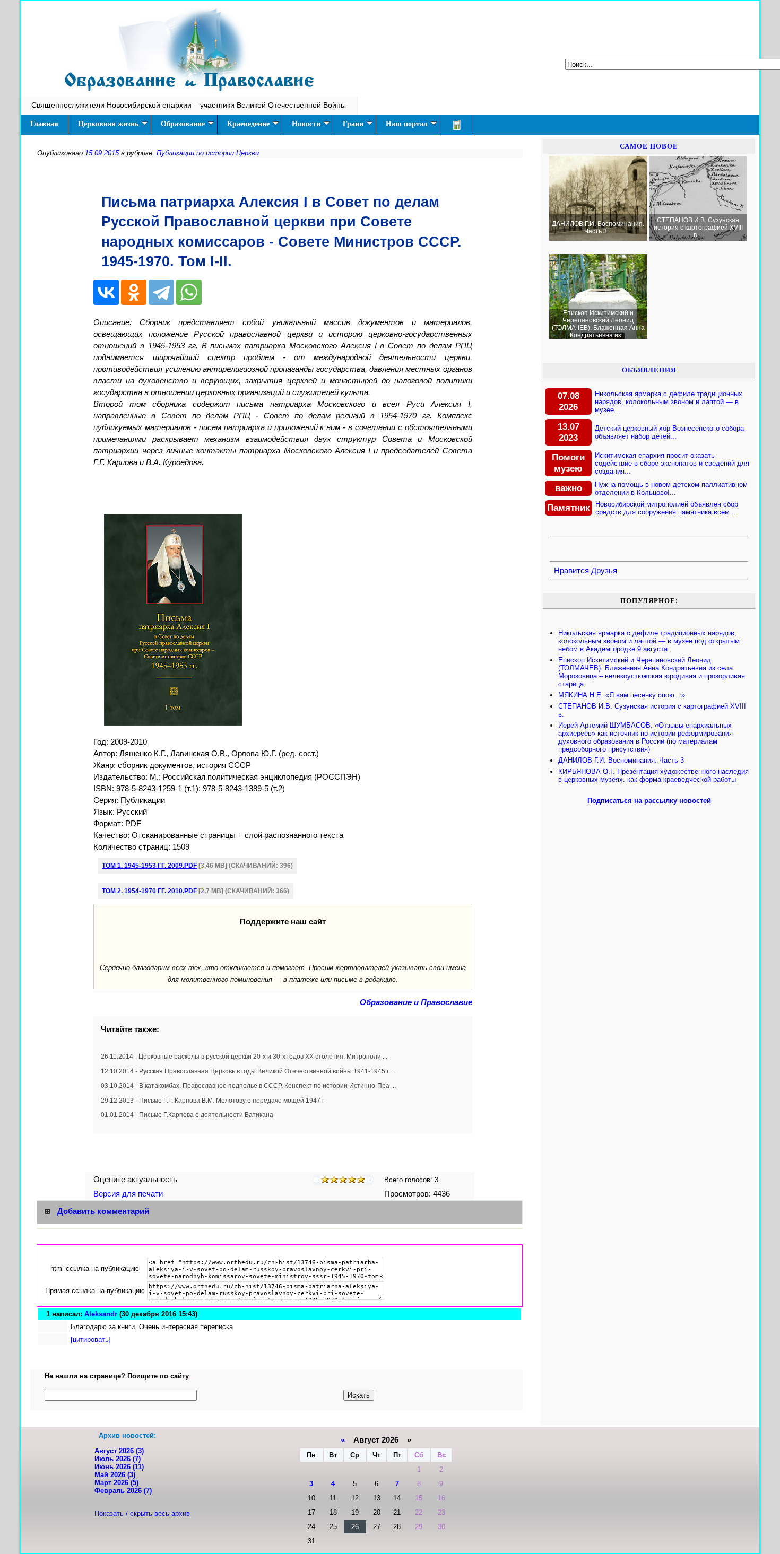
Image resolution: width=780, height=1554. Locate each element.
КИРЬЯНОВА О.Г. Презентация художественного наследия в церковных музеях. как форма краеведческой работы (653, 775)
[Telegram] (161, 292)
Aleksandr (100, 1314)
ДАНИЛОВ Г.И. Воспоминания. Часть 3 (621, 760)
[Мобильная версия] (456, 125)
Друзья (604, 570)
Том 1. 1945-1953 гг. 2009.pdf (149, 865)
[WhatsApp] (189, 292)
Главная (44, 124)
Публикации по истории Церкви (208, 153)
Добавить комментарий (103, 1211)
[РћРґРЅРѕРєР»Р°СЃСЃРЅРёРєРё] (133, 292)
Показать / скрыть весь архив (142, 1513)
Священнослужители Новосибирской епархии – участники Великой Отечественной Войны (188, 105)
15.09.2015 (102, 153)
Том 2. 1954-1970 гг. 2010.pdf (149, 891)
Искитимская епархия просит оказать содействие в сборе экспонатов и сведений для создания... (672, 463)
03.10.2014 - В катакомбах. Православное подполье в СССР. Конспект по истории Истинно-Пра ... (248, 1085)
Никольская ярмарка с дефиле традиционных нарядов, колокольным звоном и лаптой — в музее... (668, 402)
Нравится (571, 570)
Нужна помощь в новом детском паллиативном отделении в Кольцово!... (671, 488)
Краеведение (248, 124)
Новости (306, 124)
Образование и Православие (416, 1002)
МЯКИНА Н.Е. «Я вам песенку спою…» (621, 695)
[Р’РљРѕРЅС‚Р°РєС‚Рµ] (106, 292)
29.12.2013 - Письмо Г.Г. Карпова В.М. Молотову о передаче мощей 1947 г (212, 1100)
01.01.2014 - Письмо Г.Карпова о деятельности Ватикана (187, 1115)
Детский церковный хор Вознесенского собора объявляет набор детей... (669, 432)
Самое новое (649, 146)
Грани (353, 124)
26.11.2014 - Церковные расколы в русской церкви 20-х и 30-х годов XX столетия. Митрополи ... (244, 1056)
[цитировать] (91, 1339)
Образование (183, 124)
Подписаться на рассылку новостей (649, 801)
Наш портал (407, 124)
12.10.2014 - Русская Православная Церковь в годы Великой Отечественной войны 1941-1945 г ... (248, 1071)
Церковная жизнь (108, 124)
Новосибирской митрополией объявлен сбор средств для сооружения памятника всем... (666, 508)
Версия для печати (129, 1194)
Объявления (649, 370)
